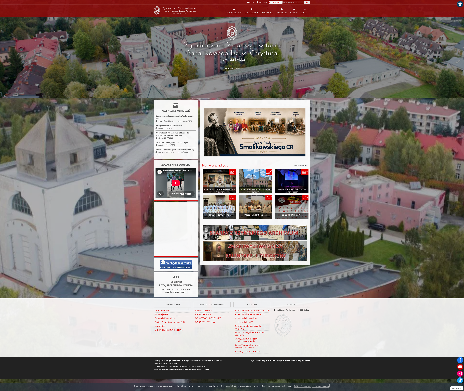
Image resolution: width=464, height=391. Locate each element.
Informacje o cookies (320, 386)
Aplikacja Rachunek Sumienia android (252, 310)
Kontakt (304, 13)
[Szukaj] (307, 2)
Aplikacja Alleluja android (246, 318)
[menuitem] (234, 10)
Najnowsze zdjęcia (215, 165)
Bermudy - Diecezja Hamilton (248, 351)
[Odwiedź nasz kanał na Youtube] (460, 367)
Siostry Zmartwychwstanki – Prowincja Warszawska (247, 340)
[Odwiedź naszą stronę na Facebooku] (460, 360)
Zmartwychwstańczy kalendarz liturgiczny (249, 327)
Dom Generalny (162, 310)
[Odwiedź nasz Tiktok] (460, 380)
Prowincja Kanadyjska (165, 318)
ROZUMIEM (456, 388)
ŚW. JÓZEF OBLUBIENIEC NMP (208, 318)
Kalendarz (282, 13)
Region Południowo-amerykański (170, 322)
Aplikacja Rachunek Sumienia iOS (250, 314)
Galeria (293, 13)
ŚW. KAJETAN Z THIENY (205, 322)
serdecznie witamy (232, 68)
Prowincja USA (161, 314)
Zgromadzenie (233, 13)
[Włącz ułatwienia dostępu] (460, 4)
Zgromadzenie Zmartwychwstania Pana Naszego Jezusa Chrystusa (179, 10)
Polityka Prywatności (302, 386)
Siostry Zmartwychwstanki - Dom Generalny (250, 333)
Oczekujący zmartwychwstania (169, 329)
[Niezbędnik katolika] (176, 264)
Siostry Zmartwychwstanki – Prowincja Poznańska (247, 346)
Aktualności (267, 13)
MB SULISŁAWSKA (203, 314)
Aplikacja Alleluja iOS (244, 322)
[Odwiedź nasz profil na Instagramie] (460, 374)
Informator (160, 326)
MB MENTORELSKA (203, 310)
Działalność (251, 13)
